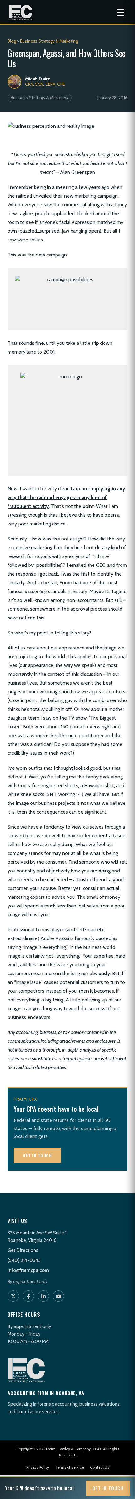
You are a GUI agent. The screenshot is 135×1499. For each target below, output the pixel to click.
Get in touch (37, 1155)
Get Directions (23, 1250)
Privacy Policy (37, 1467)
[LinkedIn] (43, 1296)
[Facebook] (28, 1296)
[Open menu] (120, 12)
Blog (12, 41)
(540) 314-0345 (24, 1260)
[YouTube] (58, 1296)
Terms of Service (69, 1467)
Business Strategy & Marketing (49, 41)
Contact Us (99, 1467)
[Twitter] (13, 1296)
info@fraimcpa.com (28, 1270)
